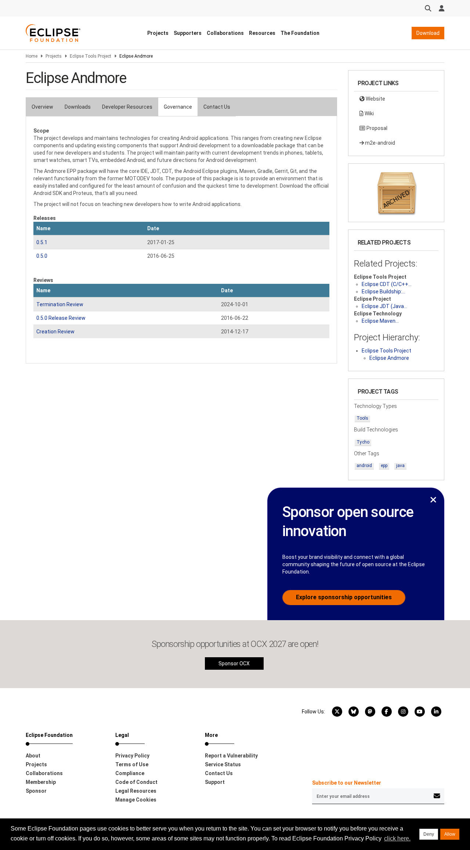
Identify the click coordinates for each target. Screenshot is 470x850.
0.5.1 (41, 242)
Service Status (223, 764)
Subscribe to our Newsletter (346, 783)
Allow (449, 834)
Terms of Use (131, 764)
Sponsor (36, 791)
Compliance (129, 773)
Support (215, 782)
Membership (41, 782)
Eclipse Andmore (389, 358)
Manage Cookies (135, 800)
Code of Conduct (136, 782)
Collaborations (225, 33)
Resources (262, 33)
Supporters (188, 33)
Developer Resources (127, 107)
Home (31, 56)
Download (428, 33)
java (400, 465)
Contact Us (216, 107)
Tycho (363, 442)
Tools (362, 418)
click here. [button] (397, 838)
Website (375, 99)
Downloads (78, 107)
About (33, 756)
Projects (158, 33)
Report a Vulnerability (231, 756)
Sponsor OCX (234, 663)
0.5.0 (41, 256)
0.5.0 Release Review (61, 318)
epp (384, 465)
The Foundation (300, 33)
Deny (428, 834)
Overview (42, 107)
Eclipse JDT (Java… (384, 306)
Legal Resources (135, 791)
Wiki (369, 113)
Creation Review (55, 331)
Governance (178, 107)
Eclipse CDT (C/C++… (387, 284)
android (364, 465)
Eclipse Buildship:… (383, 291)
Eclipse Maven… (380, 321)
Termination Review (59, 304)
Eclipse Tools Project (90, 56)
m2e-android (379, 143)
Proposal (376, 128)
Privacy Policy (132, 756)
